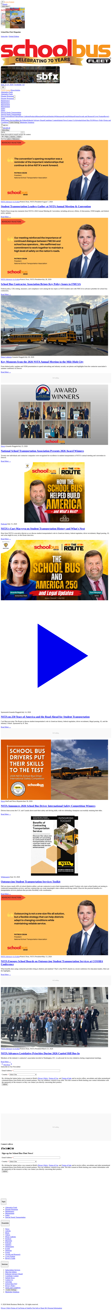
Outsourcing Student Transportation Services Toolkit (30, 881)
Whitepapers (59, 116)
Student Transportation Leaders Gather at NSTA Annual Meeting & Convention (46, 206)
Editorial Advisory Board (36, 120)
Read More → (6, 217)
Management (5, 105)
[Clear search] (24, 132)
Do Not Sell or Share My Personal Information (46, 1308)
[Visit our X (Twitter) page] (6, 1149)
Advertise (78, 120)
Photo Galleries (24, 116)
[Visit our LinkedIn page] (4, 1149)
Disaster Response (7, 96)
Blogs (12, 116)
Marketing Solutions (27, 122)
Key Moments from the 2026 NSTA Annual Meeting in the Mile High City (42, 361)
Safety (3, 108)
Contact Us (71, 120)
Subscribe (4, 36)
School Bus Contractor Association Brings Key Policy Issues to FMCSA (41, 284)
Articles (21, 2)
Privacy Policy (99, 120)
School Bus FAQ (88, 120)
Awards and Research (86, 116)
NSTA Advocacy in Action (10, 202)
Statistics (52, 116)
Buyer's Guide (10, 1258)
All (2, 136)
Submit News (62, 120)
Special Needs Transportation (11, 112)
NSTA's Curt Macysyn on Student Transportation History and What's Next (43, 528)
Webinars (71, 116)
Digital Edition (14, 36)
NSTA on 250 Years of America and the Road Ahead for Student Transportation (45, 716)
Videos (16, 116)
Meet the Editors (21, 120)
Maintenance (5, 101)
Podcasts (46, 116)
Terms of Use (15, 1308)
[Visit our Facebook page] (2, 1149)
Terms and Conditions (12, 1288)
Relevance (15, 139)
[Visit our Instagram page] (11, 1149)
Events (65, 116)
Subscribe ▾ (5, 6)
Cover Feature (9, 2)
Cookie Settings (14, 122)
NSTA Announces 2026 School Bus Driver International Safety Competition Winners (48, 805)
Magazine (39, 116)
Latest (9, 139)
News (16, 2)
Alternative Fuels (7, 92)
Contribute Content (51, 120)
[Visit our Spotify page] (13, 1149)
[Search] (22, 132)
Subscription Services (8, 120)
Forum (76, 116)
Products (33, 116)
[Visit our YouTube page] (8, 1149)
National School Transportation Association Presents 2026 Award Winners (42, 450)
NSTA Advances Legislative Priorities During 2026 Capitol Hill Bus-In (40, 1053)
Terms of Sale (25, 1308)
